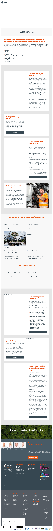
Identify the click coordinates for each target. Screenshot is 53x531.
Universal (15, 500)
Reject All (13, 526)
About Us (6, 495)
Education (25, 501)
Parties (24, 499)
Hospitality (25, 508)
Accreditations (7, 503)
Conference (25, 500)
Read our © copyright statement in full (20, 474)
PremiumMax (16, 495)
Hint (4, 485)
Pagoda (15, 503)
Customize (6, 526)
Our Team (6, 496)
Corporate (35, 495)
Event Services (36, 503)
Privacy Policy (18, 476)
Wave (14, 504)
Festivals (25, 507)
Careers (5, 508)
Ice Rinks (25, 509)
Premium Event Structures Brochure (46, 507)
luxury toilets (38, 146)
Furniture (35, 505)
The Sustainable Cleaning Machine (7, 506)
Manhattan (15, 501)
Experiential (25, 505)
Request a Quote (33, 457)
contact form (43, 447)
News (5, 498)
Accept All (20, 526)
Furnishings (35, 504)
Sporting (25, 510)
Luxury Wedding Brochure (45, 516)
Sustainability (6, 501)
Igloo (14, 499)
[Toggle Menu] (50, 2)
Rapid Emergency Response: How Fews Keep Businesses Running (32, 467)
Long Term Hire (36, 499)
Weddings (25, 495)
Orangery (15, 498)
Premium (15, 496)
